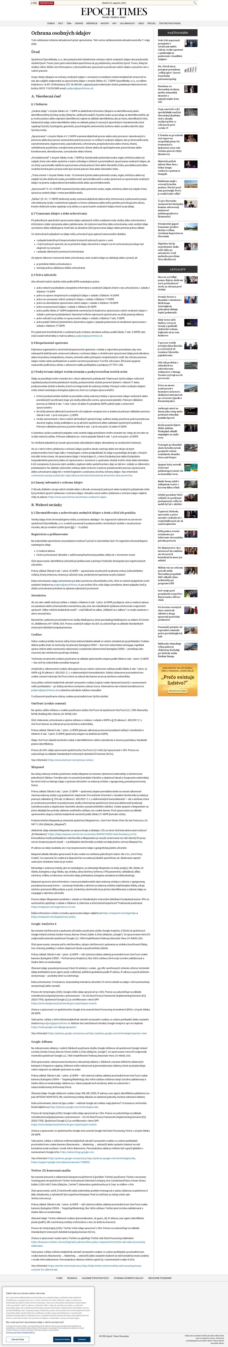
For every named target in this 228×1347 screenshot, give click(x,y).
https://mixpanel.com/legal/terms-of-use (53, 907)
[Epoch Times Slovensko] (114, 17)
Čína (69, 23)
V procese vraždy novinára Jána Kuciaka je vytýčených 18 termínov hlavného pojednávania (170, 349)
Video (141, 23)
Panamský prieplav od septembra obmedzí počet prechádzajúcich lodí (170, 632)
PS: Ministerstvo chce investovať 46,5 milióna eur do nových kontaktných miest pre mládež (170, 554)
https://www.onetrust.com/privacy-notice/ (71, 760)
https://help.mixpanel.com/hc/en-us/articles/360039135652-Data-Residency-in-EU (92, 834)
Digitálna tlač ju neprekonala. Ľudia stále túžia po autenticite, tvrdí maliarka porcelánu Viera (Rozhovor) (168, 251)
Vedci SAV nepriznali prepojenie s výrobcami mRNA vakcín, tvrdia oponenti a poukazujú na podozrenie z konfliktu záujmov (170, 50)
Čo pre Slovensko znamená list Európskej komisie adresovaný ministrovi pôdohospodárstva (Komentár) (170, 208)
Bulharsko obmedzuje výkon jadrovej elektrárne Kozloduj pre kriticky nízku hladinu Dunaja (169, 650)
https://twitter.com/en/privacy (64, 1265)
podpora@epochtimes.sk (80, 88)
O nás (59, 1278)
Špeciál (151, 23)
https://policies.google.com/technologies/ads (74, 1107)
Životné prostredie (170, 23)
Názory (105, 23)
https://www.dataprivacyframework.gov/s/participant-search (64, 1003)
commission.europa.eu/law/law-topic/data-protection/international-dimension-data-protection (81, 475)
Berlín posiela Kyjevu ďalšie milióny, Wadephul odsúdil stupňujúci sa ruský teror (169, 431)
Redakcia (72, 1278)
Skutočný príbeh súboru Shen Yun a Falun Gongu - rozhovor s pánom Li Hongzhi (169, 167)
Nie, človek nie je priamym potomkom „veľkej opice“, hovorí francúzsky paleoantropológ (169, 73)
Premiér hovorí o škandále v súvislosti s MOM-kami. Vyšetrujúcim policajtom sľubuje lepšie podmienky (170, 304)
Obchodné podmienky (160, 1278)
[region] (48, 1316)
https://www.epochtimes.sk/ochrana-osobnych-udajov (77, 497)
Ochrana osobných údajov (128, 1278)
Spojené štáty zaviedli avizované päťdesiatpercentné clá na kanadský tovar (170, 469)
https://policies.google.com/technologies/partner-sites (117, 1033)
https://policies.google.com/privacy (67, 1033)
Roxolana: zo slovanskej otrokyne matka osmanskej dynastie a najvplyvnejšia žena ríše (168, 94)
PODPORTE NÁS (46, 3)
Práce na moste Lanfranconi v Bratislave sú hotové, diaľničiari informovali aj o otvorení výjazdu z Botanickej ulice (170, 393)
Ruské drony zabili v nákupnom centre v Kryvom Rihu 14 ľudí (168, 484)
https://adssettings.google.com (77, 1152)
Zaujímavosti (127, 23)
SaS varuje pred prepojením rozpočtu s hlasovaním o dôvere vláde (170, 595)
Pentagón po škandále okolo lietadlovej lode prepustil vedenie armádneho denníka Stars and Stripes (170, 451)
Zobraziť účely (17, 1339)
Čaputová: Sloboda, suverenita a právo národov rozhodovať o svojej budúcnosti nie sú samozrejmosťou (170, 518)
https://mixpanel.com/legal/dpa (119, 913)
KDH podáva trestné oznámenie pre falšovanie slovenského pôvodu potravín (170, 536)
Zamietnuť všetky (62, 1339)
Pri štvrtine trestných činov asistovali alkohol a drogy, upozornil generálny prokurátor (169, 613)
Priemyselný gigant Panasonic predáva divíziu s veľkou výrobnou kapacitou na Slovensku (170, 230)
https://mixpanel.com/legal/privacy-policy (53, 916)
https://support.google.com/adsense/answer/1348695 (60, 1162)
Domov (51, 23)
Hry (114, 23)
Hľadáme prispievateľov (95, 1278)
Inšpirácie (92, 23)
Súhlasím (82, 1339)
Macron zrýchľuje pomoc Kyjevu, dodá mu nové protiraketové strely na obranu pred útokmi (170, 283)
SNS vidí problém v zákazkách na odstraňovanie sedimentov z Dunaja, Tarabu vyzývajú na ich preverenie (170, 370)
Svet (60, 23)
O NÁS (34, 3)
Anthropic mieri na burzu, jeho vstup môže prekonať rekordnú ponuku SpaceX (170, 413)
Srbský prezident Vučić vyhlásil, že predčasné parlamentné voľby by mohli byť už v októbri (170, 499)
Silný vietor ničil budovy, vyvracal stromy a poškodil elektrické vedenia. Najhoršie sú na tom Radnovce (168, 327)
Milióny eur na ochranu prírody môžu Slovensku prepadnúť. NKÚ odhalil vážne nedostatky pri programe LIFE (170, 575)
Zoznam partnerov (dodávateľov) (20, 1333)
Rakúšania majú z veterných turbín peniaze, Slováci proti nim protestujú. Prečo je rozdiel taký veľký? (169, 187)
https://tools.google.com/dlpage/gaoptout (53, 1027)
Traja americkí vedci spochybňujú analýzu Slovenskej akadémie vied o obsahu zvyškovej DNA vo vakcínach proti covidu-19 (169, 119)
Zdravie (79, 23)
